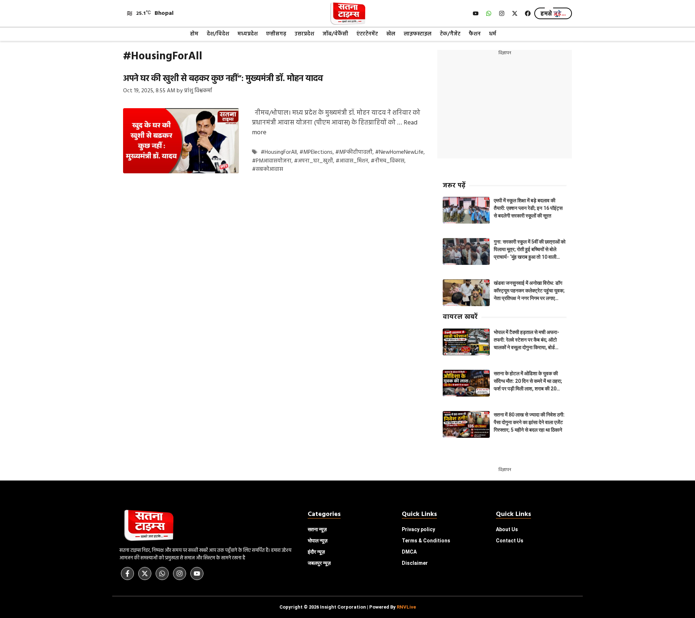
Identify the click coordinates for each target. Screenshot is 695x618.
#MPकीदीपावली (353, 152)
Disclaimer (415, 563)
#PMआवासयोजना (271, 161)
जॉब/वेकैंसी (335, 34)
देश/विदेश (218, 34)
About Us (507, 529)
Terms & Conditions (426, 540)
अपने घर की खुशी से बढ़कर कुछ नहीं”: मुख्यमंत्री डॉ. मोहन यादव (223, 79)
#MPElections (316, 152)
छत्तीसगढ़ (276, 34)
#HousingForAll (279, 152)
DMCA (409, 552)
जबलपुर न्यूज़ (319, 563)
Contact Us (509, 540)
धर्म (492, 34)
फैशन (475, 34)
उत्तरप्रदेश (304, 34)
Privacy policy (418, 529)
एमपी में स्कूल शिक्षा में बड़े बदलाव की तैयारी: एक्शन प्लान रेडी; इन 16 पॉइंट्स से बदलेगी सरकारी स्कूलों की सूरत (528, 208)
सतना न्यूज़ (317, 529)
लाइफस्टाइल (417, 34)
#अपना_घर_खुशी (313, 161)
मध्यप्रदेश (247, 34)
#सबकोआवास (267, 169)
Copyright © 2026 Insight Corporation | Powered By (347, 607)
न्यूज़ (318, 540)
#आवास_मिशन (352, 161)
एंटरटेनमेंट (367, 34)
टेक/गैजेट (450, 34)
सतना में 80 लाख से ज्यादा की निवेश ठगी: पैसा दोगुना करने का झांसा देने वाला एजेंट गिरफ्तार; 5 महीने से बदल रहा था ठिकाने (529, 422)
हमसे (553, 14)
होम (194, 34)
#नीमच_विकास (387, 161)
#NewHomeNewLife (399, 152)
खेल (390, 34)
